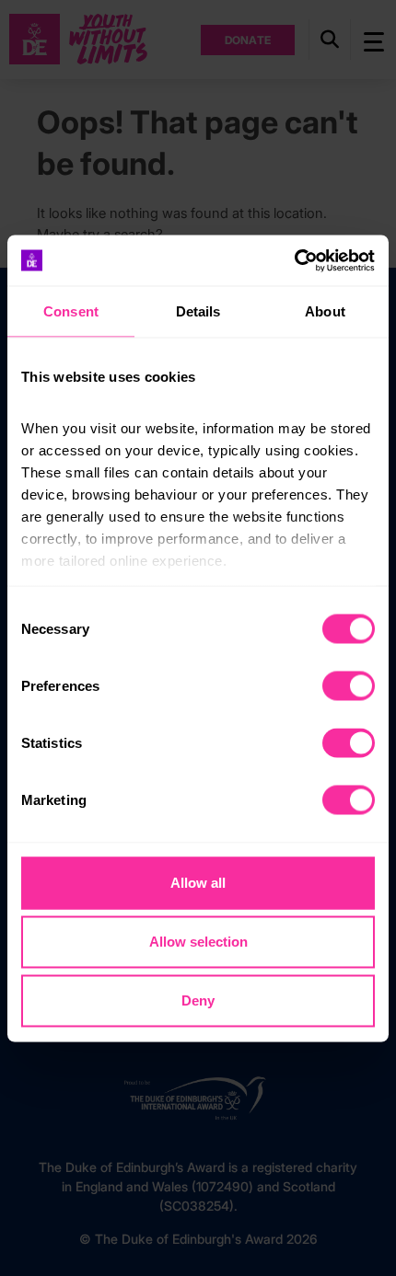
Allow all (198, 883)
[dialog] (198, 638)
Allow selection (198, 941)
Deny (198, 1000)
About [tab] (325, 311)
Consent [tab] (71, 311)
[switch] (348, 686)
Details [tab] (198, 311)
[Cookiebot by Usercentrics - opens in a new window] (294, 260)
